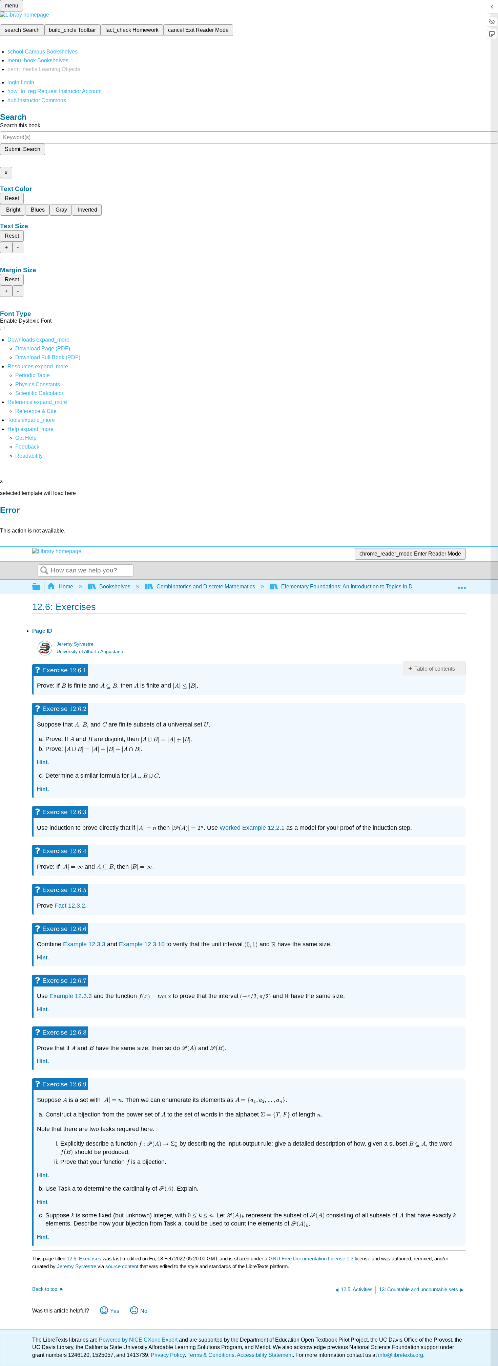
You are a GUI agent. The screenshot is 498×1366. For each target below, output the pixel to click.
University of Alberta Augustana (90, 651)
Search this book (20, 125)
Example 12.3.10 (142, 944)
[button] (27, 447)
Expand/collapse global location (462, 585)
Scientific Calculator (39, 393)
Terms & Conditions (210, 1355)
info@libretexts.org (400, 1355)
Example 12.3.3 (84, 944)
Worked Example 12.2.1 (252, 827)
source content (121, 1266)
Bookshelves (115, 586)
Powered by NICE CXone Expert (139, 1340)
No (143, 1311)
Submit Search (22, 149)
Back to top (44, 1289)
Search (44, 571)
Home (66, 586)
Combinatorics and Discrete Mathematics (205, 586)
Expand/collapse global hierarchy (40, 586)
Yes (114, 1311)
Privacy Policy (168, 1355)
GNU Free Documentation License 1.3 (311, 1258)
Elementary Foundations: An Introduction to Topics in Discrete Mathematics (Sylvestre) (384, 586)
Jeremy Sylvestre (75, 644)
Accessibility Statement (265, 1355)
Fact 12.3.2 (70, 905)
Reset (12, 198)
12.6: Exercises (84, 1258)
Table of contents (434, 669)
